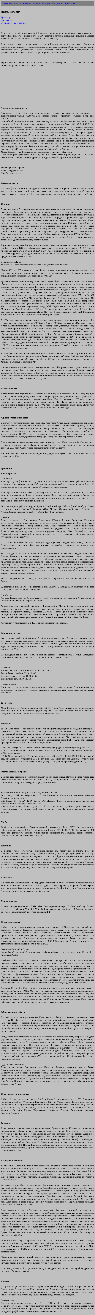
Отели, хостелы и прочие (13, 23)
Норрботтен (70, 3)
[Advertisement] (47, 88)
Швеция (46, 3)
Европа (17, 3)
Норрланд (57, 3)
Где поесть (6, 20)
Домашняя (7, 3)
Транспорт (6, 17)
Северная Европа (31, 3)
